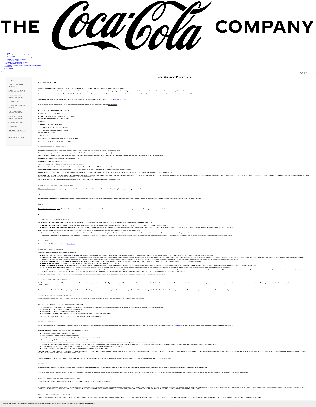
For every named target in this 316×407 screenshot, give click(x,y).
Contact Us (176, 325)
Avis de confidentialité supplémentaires (17, 62)
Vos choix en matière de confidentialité (14, 63)
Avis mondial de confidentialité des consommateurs (20, 57)
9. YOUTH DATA (12, 126)
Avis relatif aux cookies (13, 60)
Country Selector (8, 68)
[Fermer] (313, 404)
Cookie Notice (71, 244)
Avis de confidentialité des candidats (16, 59)
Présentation (7, 53)
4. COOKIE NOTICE (13, 101)
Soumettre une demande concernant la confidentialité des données (24, 65)
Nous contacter (8, 66)
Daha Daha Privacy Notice (119, 99)
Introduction (11, 80)
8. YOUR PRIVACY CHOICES (16, 122)
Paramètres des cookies (242, 404)
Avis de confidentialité (10, 56)
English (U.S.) (303, 73)
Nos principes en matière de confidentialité (18, 54)
